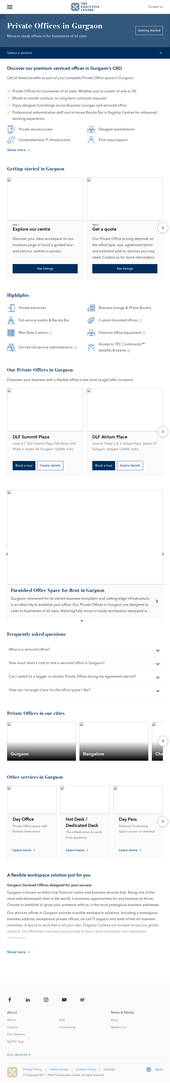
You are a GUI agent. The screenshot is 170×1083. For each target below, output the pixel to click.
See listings (45, 268)
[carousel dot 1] (81, 620)
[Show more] (10, 7)
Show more (16, 150)
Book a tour (24, 465)
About (11, 1020)
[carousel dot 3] (88, 620)
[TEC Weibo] (82, 999)
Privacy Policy (32, 1069)
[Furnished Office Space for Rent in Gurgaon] (85, 601)
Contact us (155, 7)
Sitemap (109, 1069)
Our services (17, 1055)
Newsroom (118, 1027)
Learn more (22, 850)
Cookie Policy (86, 1069)
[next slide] (163, 228)
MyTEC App (15, 1041)
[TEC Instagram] (46, 999)
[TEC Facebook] (9, 999)
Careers (12, 1027)
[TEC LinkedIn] (28, 999)
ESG (62, 1020)
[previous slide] (7, 554)
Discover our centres (23, 945)
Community (67, 1027)
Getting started (149, 30)
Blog (114, 1020)
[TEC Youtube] (64, 999)
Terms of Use (59, 1069)
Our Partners (16, 1034)
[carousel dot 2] (85, 620)
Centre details (50, 465)
